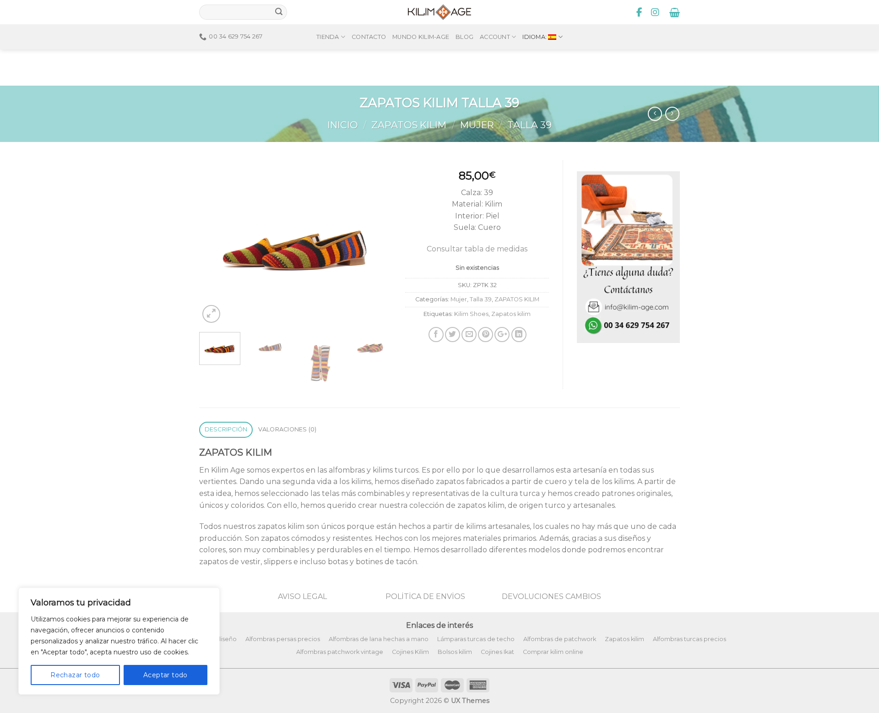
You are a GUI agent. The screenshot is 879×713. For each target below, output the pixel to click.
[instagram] (655, 12)
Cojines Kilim (410, 651)
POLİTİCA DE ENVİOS (425, 596)
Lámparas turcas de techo (476, 639)
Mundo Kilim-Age (420, 36)
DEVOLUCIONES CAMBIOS (551, 596)
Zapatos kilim (511, 313)
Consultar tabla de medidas (477, 249)
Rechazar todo (75, 675)
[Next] (376, 242)
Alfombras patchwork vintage (339, 651)
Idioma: (535, 36)
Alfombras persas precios (282, 639)
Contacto (369, 36)
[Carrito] (674, 12)
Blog (464, 36)
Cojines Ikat (497, 651)
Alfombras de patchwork (559, 639)
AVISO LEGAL (302, 596)
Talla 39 (529, 125)
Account (495, 36)
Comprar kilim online (553, 651)
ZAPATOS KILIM (408, 125)
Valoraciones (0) (287, 429)
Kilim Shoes (471, 313)
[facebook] (639, 12)
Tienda (327, 36)
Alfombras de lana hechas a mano (379, 639)
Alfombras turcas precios (689, 639)
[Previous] (214, 242)
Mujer (477, 125)
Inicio (342, 125)
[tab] (226, 430)
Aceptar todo (165, 675)
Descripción (226, 429)
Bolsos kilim (455, 651)
